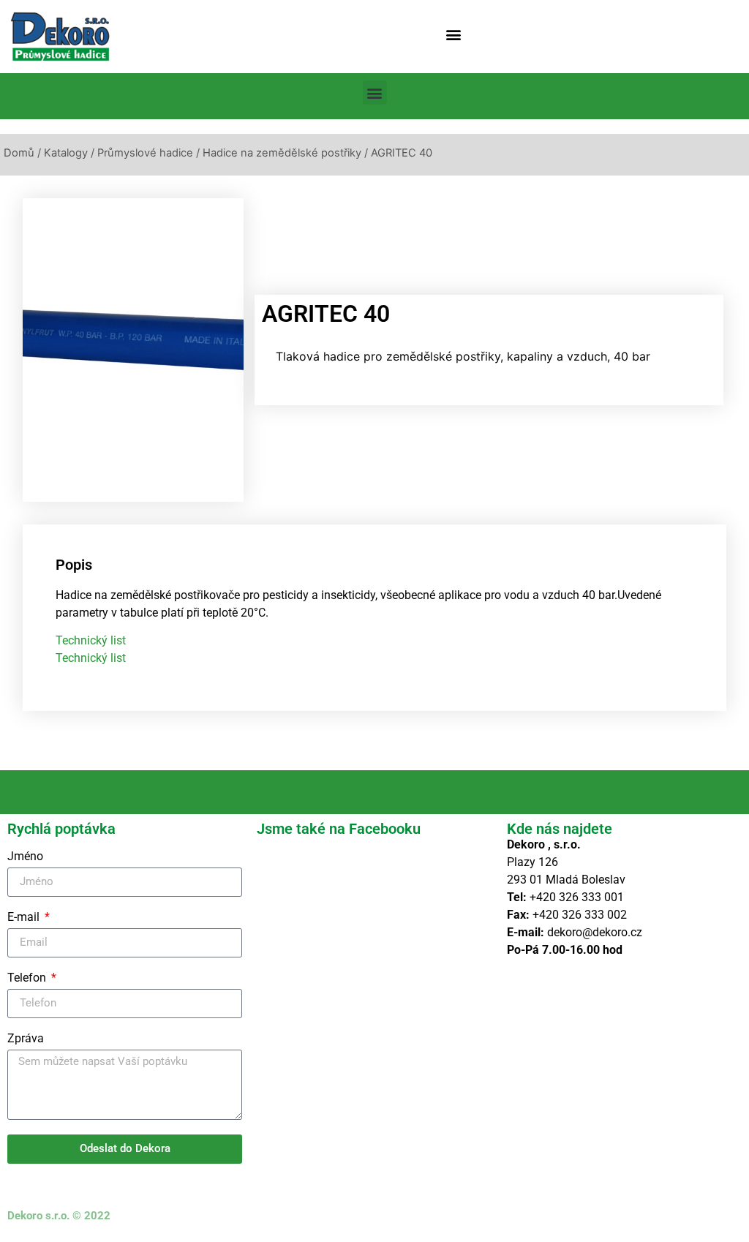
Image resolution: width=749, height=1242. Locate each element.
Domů (19, 152)
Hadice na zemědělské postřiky (282, 152)
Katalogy (66, 152)
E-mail (24, 917)
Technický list (91, 640)
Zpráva (25, 1039)
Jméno (25, 857)
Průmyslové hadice (145, 152)
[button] (454, 34)
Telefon (28, 978)
